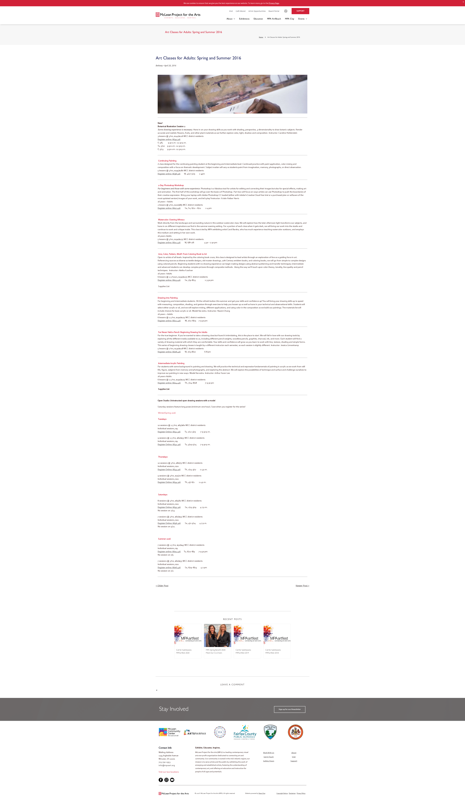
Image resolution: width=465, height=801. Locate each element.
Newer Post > (302, 585)
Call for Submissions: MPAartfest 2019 (243, 651)
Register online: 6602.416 (169, 321)
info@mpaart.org (167, 765)
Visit (294, 757)
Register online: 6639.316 (169, 140)
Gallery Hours (268, 761)
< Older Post (162, 585)
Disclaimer (292, 793)
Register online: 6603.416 (169, 280)
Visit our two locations (169, 772)
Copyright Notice (282, 793)
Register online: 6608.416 (169, 352)
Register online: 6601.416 (169, 243)
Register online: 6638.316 (169, 174)
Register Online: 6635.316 (169, 507)
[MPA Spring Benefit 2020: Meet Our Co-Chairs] (217, 635)
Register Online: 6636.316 (169, 523)
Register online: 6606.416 (169, 568)
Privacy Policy (301, 793)
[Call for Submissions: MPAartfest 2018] (277, 635)
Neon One (262, 793)
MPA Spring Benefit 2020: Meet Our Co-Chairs (216, 651)
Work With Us (268, 753)
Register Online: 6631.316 (169, 432)
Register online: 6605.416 (169, 552)
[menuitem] (231, 11)
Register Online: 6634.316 (169, 482)
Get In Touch (269, 757)
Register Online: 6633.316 (169, 470)
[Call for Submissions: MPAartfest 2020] (188, 635)
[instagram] (166, 780)
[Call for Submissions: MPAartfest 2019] (247, 635)
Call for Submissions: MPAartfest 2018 (273, 651)
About (293, 753)
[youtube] (168, 776)
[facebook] (160, 776)
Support (294, 761)
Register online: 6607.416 (169, 208)
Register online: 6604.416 (169, 383)
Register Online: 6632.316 (169, 445)
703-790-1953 (164, 762)
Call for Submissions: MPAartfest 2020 (184, 651)
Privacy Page (274, 3)
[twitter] (164, 776)
